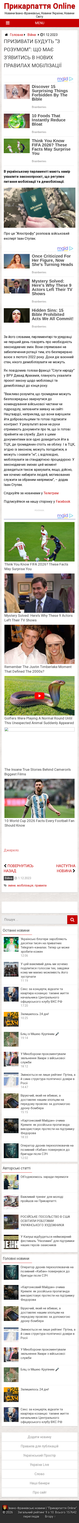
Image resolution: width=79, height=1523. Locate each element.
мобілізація (25, 885)
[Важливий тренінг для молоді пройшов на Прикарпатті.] (11, 1208)
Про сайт (40, 1492)
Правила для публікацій (39, 1446)
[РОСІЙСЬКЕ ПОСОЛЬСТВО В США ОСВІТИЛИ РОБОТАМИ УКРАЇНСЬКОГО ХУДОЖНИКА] (11, 1228)
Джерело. (11, 850)
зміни (12, 885)
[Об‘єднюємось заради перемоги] (11, 1188)
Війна (31, 35)
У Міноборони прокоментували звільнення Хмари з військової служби (43, 1058)
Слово (39, 1474)
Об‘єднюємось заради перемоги (44, 1177)
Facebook (63, 502)
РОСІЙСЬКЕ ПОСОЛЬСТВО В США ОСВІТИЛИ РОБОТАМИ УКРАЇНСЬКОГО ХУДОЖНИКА (45, 1221)
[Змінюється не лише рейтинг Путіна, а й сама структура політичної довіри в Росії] (11, 1086)
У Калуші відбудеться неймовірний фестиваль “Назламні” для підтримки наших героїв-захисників (47, 1241)
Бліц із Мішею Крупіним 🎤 (40, 1034)
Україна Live (39, 1465)
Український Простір (39, 1455)
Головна (16, 35)
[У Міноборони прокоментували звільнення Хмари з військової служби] (11, 1065)
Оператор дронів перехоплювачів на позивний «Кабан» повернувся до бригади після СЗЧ (47, 1150)
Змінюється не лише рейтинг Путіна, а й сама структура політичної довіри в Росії (48, 1079)
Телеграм (51, 493)
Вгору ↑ (50, 1516)
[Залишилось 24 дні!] (11, 1025)
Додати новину (39, 1437)
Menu (39, 23)
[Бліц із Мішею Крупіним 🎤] (11, 1045)
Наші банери (40, 1483)
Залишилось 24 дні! (35, 1014)
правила (41, 885)
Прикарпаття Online (39, 6)
